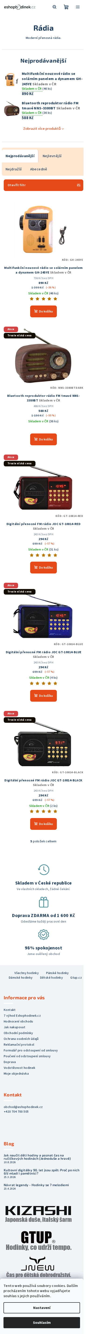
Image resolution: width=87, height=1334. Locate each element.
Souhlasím (42, 1322)
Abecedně (38, 169)
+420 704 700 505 (16, 1111)
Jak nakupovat (14, 1027)
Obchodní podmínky (18, 1033)
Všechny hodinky (26, 973)
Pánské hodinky (57, 973)
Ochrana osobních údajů (21, 1039)
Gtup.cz (76, 977)
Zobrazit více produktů (42, 128)
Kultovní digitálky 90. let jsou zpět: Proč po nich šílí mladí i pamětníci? (41, 1171)
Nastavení (41, 1307)
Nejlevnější (52, 156)
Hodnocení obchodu (18, 1021)
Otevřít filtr (17, 185)
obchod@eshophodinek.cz (23, 1107)
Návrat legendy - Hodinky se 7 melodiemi (36, 1185)
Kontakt (10, 1010)
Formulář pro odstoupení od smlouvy (31, 1050)
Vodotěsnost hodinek (19, 1068)
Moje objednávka (16, 1073)
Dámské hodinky (21, 977)
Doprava (10, 1062)
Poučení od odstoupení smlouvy (27, 1056)
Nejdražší (14, 169)
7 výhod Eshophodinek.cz (22, 1015)
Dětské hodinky (51, 977)
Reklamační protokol (19, 1044)
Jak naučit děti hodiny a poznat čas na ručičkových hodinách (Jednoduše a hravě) (37, 1157)
